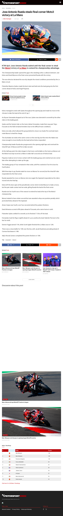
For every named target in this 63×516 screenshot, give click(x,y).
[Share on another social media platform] (59, 59)
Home (3, 8)
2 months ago (14, 99)
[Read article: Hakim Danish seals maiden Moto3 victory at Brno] (36, 98)
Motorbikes (8, 8)
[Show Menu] (60, 2)
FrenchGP (8, 239)
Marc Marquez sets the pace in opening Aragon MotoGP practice (19, 438)
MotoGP (5, 265)
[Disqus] (31, 308)
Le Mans (22, 68)
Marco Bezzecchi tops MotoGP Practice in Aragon (15, 402)
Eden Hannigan (7, 18)
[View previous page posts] (30, 105)
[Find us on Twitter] (46, 509)
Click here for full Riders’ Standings (11, 483)
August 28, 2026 (6, 404)
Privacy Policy (16, 509)
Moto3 (13, 8)
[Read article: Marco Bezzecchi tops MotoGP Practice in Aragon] (11, 259)
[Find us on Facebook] (43, 509)
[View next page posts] (33, 105)
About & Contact (6, 509)
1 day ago (46, 273)
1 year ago (16, 18)
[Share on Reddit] (56, 59)
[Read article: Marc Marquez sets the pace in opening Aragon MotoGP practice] (31, 259)
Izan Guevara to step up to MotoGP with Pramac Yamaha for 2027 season (52, 269)
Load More (31, 279)
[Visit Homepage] (14, 2)
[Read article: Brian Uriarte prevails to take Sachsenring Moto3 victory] (5, 98)
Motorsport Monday (26, 509)
